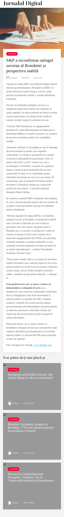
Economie (12, 54)
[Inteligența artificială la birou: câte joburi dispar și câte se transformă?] (32, 386)
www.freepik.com (42, 345)
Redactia (14, 78)
